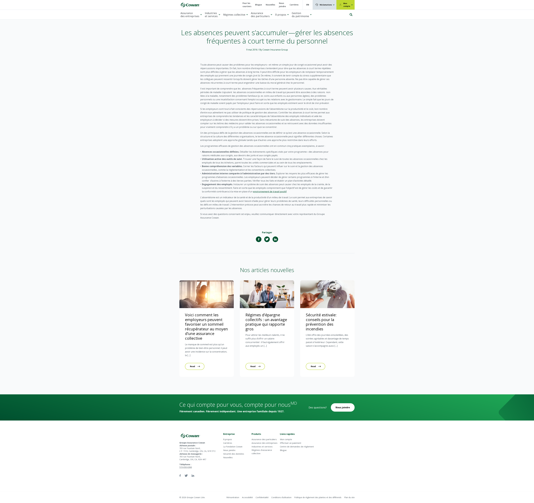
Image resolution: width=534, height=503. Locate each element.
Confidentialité (262, 497)
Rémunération (232, 497)
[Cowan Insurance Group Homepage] (190, 5)
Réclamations (326, 5)
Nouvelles (270, 4)
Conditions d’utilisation (281, 497)
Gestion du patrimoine (300, 14)
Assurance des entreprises (190, 14)
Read (192, 366)
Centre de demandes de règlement (297, 446)
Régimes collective (234, 14)
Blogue (258, 4)
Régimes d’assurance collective (262, 452)
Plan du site (349, 497)
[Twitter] (267, 239)
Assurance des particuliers (260, 14)
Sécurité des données (233, 453)
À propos (280, 14)
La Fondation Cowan (232, 446)
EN (307, 4)
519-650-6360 (185, 467)
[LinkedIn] (275, 239)
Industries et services (211, 14)
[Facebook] (258, 239)
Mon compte (346, 4)
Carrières (294, 4)
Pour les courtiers (247, 5)
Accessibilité (247, 497)
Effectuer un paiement (290, 443)
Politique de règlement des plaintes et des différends (317, 497)
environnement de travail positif (270, 191)
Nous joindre (282, 5)
